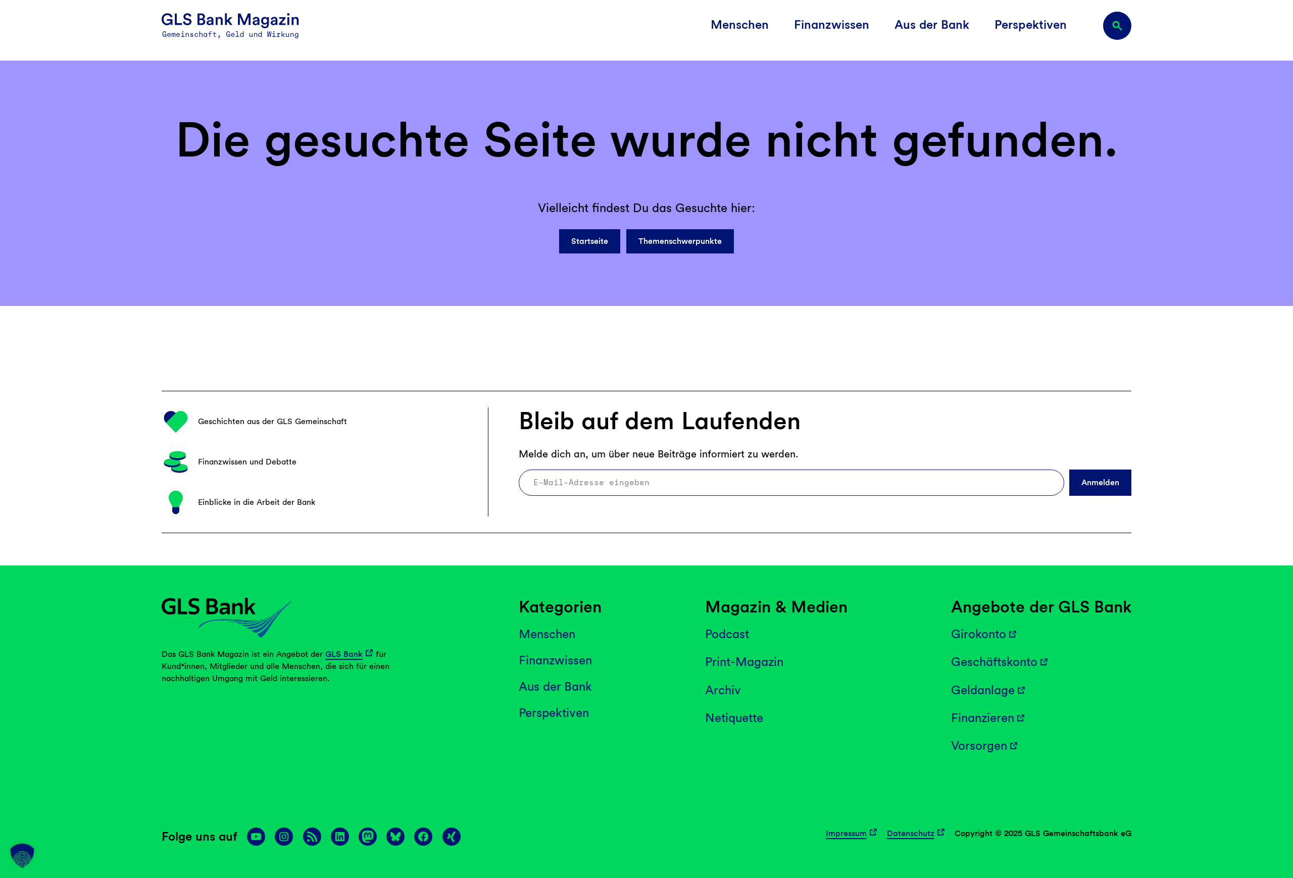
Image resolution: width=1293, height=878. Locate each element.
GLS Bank (344, 654)
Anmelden (1100, 482)
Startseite (589, 241)
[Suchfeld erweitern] (1117, 26)
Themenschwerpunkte (680, 241)
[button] (22, 856)
